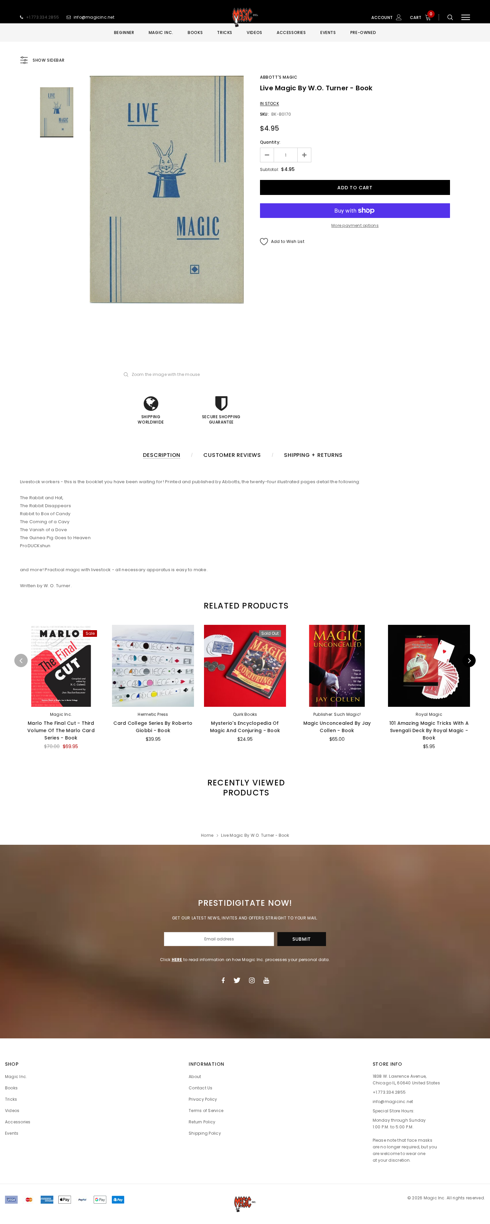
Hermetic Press (153, 714)
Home (207, 835)
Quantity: (270, 142)
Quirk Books (245, 714)
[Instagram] (252, 980)
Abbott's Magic (278, 77)
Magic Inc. (61, 714)
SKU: (264, 114)
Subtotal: (269, 169)
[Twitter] (236, 980)
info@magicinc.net (94, 17)
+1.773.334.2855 (42, 17)
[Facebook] (223, 980)
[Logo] (245, 17)
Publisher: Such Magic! (337, 714)
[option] (166, 190)
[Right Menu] (465, 17)
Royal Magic (429, 714)
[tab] (245, 605)
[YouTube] (266, 980)
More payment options (355, 225)
